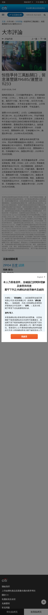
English (40, 277)
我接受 (24, 336)
